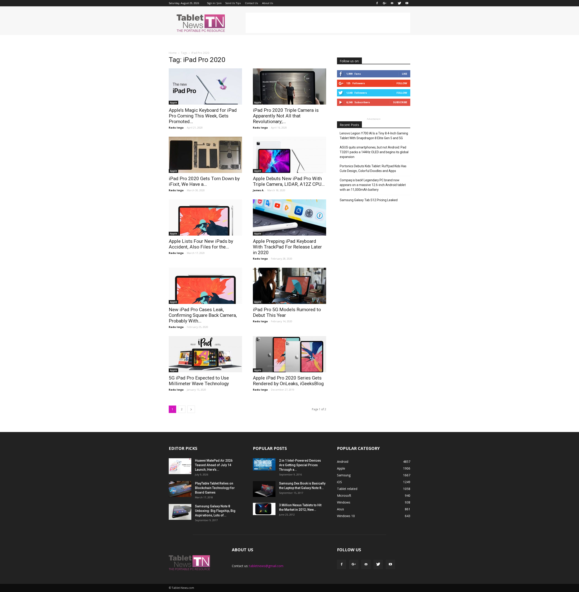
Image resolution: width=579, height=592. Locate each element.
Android (342, 461)
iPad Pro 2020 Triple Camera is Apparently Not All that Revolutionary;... (286, 115)
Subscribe (400, 102)
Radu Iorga (176, 127)
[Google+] (384, 3)
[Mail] (392, 3)
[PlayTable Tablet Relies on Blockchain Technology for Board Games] (180, 489)
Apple (173, 102)
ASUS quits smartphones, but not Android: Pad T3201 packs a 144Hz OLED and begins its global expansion (374, 152)
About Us (267, 3)
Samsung (344, 475)
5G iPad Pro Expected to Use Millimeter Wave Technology (199, 380)
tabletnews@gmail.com (266, 566)
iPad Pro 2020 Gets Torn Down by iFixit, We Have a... (204, 181)
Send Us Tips (233, 3)
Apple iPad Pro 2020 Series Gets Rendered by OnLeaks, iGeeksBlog (288, 380)
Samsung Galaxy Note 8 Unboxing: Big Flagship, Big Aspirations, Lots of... (215, 510)
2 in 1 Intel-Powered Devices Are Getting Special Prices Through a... (300, 465)
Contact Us (251, 3)
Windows (343, 502)
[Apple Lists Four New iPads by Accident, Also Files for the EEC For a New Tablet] (205, 217)
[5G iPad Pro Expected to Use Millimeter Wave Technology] (205, 354)
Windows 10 (346, 516)
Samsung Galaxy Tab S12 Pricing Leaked (369, 200)
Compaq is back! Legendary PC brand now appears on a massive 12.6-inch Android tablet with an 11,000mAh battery (373, 184)
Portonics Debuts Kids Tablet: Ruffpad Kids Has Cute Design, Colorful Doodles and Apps (373, 168)
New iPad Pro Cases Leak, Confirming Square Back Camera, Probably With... (203, 315)
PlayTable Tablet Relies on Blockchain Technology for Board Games (215, 488)
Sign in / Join (214, 3)
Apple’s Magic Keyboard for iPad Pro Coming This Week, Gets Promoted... (203, 115)
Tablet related (347, 489)
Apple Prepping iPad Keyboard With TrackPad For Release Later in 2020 (287, 247)
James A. (258, 190)
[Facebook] (377, 3)
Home (173, 53)
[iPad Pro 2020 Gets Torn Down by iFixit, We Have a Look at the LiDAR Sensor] (205, 155)
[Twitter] (399, 3)
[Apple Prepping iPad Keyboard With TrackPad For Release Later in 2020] (289, 217)
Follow (401, 83)
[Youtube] (406, 3)
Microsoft (344, 495)
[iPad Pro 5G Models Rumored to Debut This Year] (289, 286)
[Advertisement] (328, 23)
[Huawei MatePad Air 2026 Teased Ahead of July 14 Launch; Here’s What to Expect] (180, 466)
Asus (340, 509)
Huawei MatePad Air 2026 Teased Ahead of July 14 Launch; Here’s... (214, 465)
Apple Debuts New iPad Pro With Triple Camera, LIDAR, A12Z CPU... (289, 181)
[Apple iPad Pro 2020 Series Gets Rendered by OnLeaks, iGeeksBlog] (289, 354)
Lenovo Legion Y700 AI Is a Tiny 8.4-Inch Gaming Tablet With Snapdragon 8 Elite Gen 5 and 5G (374, 135)
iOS (339, 482)
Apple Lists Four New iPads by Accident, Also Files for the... (201, 244)
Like (404, 73)
